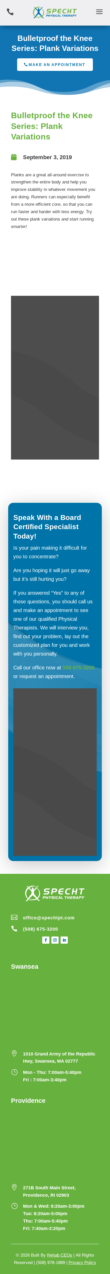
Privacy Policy (82, 1262)
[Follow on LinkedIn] (64, 940)
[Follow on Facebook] (45, 940)
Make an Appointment (57, 64)
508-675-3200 (78, 667)
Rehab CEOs (59, 1255)
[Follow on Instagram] (55, 940)
